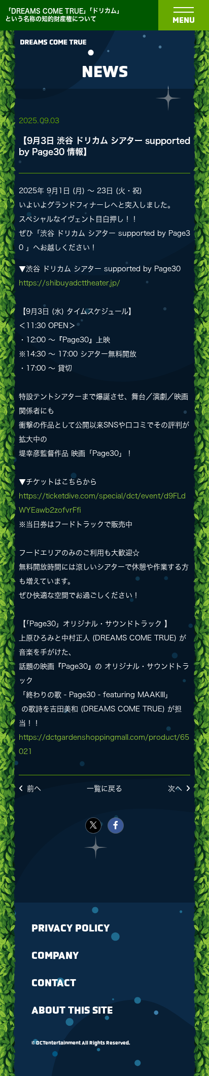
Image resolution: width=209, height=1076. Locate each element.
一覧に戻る (104, 788)
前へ (34, 788)
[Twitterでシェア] (93, 825)
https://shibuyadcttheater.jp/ (69, 282)
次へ (175, 788)
